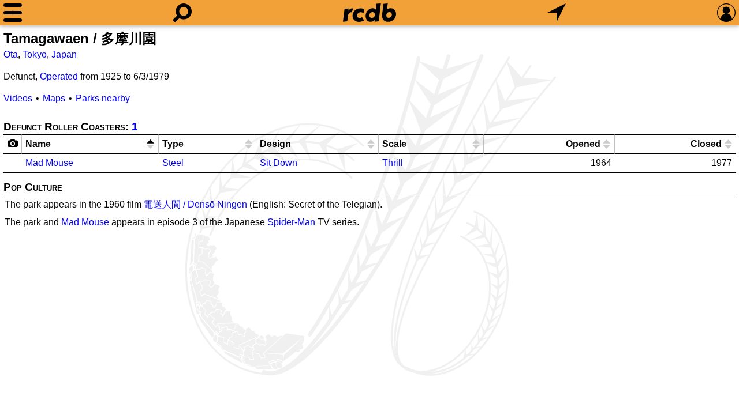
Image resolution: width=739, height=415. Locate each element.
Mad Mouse (49, 163)
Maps (54, 98)
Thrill (392, 163)
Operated (59, 76)
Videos (17, 98)
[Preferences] (726, 12)
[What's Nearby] (556, 12)
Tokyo (35, 54)
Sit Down (278, 163)
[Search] (182, 12)
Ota (10, 54)
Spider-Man (291, 222)
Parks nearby (103, 98)
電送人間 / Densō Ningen (195, 204)
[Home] (369, 12)
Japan (64, 54)
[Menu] (12, 12)
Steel (173, 163)
